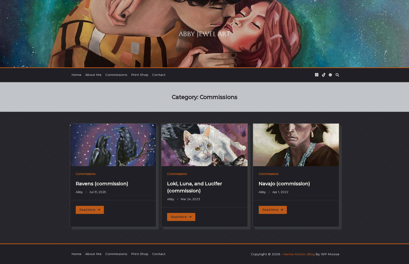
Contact (158, 75)
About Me (93, 75)
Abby (79, 192)
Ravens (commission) (102, 183)
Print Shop (139, 75)
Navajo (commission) (284, 183)
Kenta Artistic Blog (299, 254)
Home (76, 75)
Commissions (116, 75)
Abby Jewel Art (204, 34)
